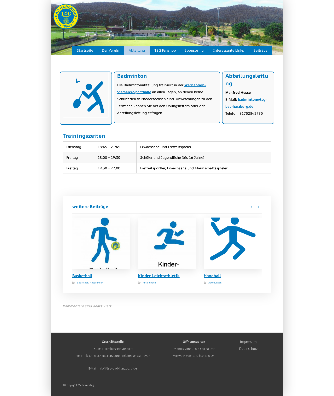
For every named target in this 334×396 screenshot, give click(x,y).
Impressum (248, 342)
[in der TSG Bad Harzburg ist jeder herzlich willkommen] (65, 16)
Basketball (83, 282)
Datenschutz (248, 349)
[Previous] (251, 207)
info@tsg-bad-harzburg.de (117, 368)
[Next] (258, 207)
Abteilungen (96, 282)
